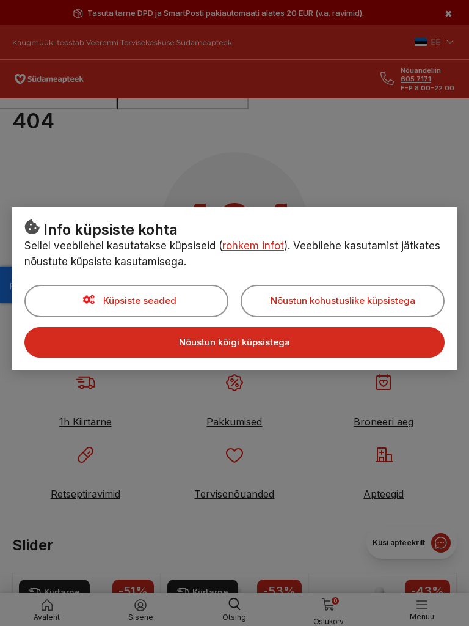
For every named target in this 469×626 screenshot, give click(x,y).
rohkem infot (253, 246)
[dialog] (234, 313)
